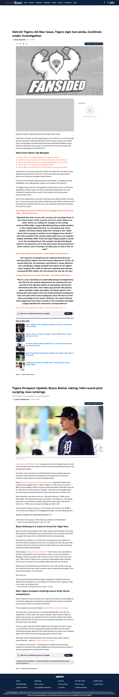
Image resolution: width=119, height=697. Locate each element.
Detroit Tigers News (28, 374)
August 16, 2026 (45, 522)
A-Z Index (61, 687)
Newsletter (68, 2)
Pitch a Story (39, 684)
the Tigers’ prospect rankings (44, 640)
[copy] (26, 43)
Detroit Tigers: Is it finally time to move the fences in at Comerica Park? (42, 167)
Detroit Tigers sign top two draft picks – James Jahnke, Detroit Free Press (42, 253)
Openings (38, 681)
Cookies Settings (81, 687)
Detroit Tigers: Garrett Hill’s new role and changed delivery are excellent (43, 162)
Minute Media (13, 692)
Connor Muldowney (22, 399)
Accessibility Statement (43, 687)
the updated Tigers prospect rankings (55, 608)
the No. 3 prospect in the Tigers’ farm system (36, 482)
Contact (61, 681)
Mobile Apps (98, 681)
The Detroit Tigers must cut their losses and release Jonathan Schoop (42, 160)
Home (18, 374)
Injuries (60, 2)
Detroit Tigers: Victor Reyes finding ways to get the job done (38, 157)
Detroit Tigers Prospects (29, 668)
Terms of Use (79, 684)
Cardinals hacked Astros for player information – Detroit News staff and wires (43, 275)
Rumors (31, 2)
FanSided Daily (21, 684)
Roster (54, 2)
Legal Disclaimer (22, 687)
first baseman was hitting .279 (37, 552)
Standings (47, 2)
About (18, 681)
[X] (108, 2)
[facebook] (104, 2)
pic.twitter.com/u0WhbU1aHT (28, 584)
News (25, 2)
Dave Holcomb (20, 39)
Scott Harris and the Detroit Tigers (28, 464)
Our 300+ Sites (80, 681)
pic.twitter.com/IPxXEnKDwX (55, 520)
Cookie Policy (98, 684)
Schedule (39, 2)
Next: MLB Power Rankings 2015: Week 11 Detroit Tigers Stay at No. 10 (41, 308)
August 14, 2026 (47, 587)
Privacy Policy (63, 684)
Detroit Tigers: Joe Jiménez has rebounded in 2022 (36, 165)
